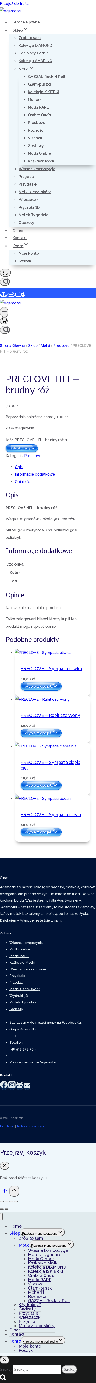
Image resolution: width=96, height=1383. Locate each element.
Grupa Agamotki (22, 1029)
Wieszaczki (29, 199)
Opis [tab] (19, 467)
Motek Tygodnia (33, 215)
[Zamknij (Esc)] (16, 1201)
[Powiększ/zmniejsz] (2, 1201)
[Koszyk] (4, 320)
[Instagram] (11, 294)
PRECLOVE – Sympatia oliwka (51, 668)
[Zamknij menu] (1, 1216)
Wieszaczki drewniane (27, 969)
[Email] (26, 1086)
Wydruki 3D (29, 207)
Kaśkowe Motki (41, 161)
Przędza (26, 176)
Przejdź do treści (14, 3)
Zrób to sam (30, 38)
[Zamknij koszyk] (4, 1166)
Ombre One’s (39, 115)
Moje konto (29, 253)
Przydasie (28, 184)
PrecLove (36, 122)
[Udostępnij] (11, 1201)
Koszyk (25, 261)
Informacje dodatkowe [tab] (35, 474)
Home (15, 1226)
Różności (36, 130)
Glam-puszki (39, 84)
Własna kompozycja (37, 169)
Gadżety (26, 222)
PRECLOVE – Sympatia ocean (51, 814)
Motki (24, 1245)
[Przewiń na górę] (4, 1191)
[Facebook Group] (18, 294)
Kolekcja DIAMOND (35, 45)
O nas (18, 230)
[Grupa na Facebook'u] (19, 1086)
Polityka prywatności (30, 1126)
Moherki (35, 99)
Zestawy (36, 145)
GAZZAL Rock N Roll (46, 76)
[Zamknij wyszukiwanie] (4, 1360)
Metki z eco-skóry (35, 192)
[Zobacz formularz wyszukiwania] (5, 282)
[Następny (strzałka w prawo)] (6, 1209)
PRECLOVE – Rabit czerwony (50, 715)
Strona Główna (26, 22)
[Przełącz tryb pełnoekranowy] (6, 1201)
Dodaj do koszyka (22, 448)
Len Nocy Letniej (34, 53)
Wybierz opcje (37, 686)
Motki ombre (20, 949)
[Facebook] (3, 294)
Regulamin (7, 1126)
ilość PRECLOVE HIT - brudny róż (35, 440)
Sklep (15, 1233)
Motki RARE (38, 107)
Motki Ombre (39, 153)
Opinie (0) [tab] (23, 482)
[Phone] (23, 294)
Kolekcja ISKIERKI (43, 92)
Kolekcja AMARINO (35, 61)
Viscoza (35, 138)
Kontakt (20, 238)
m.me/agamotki (43, 1062)
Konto (15, 1341)
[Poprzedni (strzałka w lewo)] (2, 1209)
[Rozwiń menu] (4, 312)
